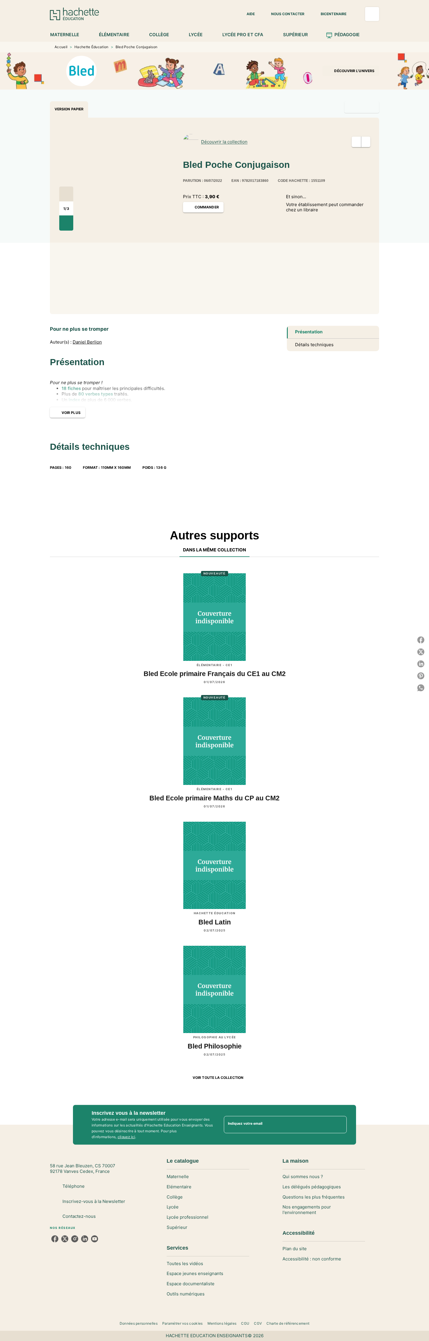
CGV (258, 1323)
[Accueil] (74, 14)
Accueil (61, 47)
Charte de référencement (287, 1323)
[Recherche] (372, 14)
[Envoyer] (340, 1125)
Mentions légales (222, 1323)
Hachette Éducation (91, 47)
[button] (247, 14)
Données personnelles (139, 1323)
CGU (245, 1323)
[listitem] (55, 1239)
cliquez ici (126, 1137)
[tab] (68, 35)
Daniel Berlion (87, 342)
